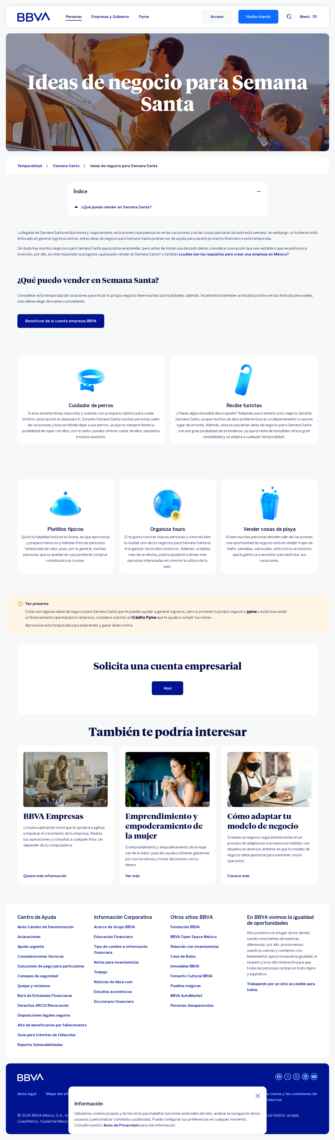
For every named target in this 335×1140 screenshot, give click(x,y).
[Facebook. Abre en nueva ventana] (278, 1076)
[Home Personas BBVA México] (33, 17)
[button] (216, 17)
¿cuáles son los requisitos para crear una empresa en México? (234, 254)
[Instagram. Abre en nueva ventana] (296, 1076)
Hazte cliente (258, 16)
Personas (74, 16)
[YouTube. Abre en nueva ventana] (314, 1076)
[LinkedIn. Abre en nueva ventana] (305, 1076)
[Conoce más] (269, 779)
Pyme (144, 16)
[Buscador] (289, 17)
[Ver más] (167, 779)
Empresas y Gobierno (110, 16)
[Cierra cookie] (258, 1095)
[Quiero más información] (65, 779)
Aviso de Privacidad (121, 1125)
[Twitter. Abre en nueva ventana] (287, 1076)
